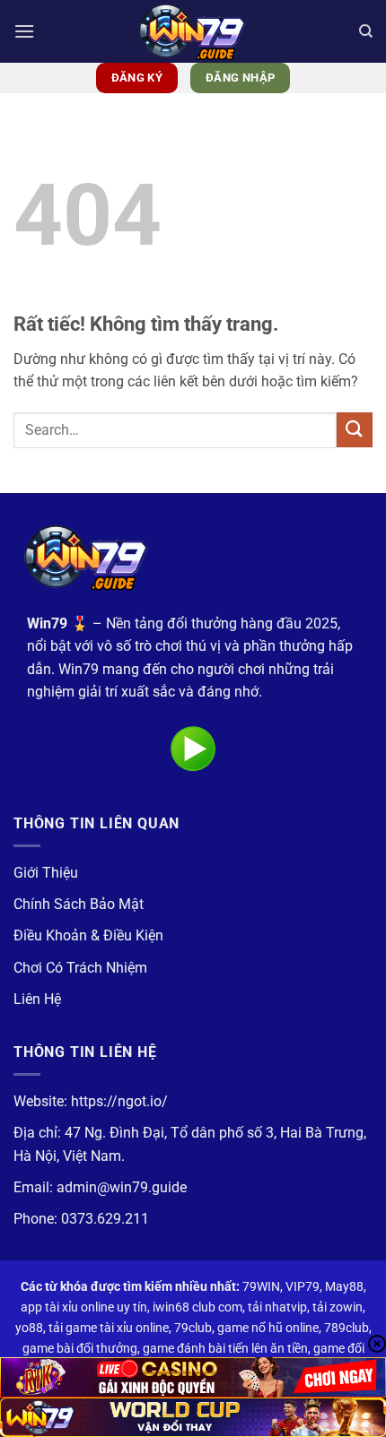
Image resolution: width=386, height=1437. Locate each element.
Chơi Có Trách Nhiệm (80, 967)
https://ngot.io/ (119, 1101)
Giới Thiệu (45, 872)
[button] (24, 31)
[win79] (193, 31)
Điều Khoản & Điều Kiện (88, 935)
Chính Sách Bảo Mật (78, 904)
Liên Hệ (37, 999)
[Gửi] (355, 429)
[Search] (366, 31)
